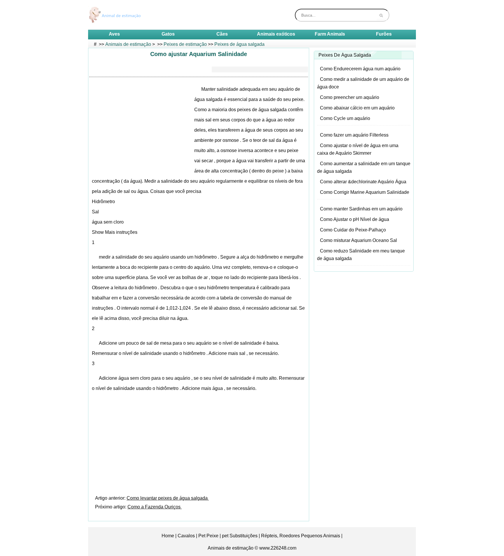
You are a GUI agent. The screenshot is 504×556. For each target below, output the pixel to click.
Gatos (168, 34)
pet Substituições (240, 535)
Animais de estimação (128, 44)
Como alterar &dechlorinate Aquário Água (363, 181)
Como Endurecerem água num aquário (360, 68)
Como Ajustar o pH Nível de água (354, 219)
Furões (384, 34)
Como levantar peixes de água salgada (168, 498)
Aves (114, 34)
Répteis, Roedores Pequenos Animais (300, 535)
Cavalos (186, 535)
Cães (222, 34)
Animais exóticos (276, 34)
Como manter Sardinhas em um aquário (361, 208)
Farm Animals (330, 34)
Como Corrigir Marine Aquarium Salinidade (364, 192)
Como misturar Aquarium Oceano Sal (358, 240)
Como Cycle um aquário (345, 118)
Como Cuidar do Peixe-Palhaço (353, 229)
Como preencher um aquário (349, 97)
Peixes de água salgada (239, 44)
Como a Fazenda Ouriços (154, 506)
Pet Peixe (208, 535)
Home (168, 535)
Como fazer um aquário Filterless (354, 135)
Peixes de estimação (185, 44)
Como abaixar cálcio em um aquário (357, 107)
